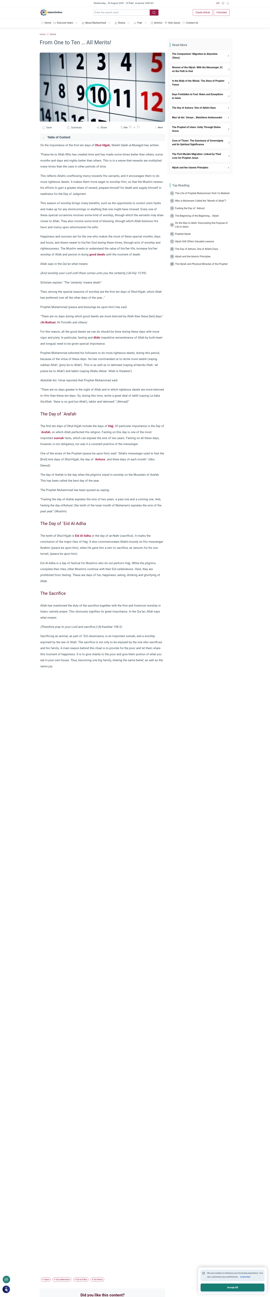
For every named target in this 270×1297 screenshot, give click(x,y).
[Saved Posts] (227, 3)
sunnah (59, 438)
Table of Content (58, 137)
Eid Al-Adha (83, 536)
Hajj (110, 426)
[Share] (6, 1279)
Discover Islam (65, 22)
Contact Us (192, 22)
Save (49, 127)
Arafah (45, 432)
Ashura (100, 459)
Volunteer (221, 12)
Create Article (202, 12)
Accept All (232, 1287)
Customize (245, 1277)
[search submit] (154, 12)
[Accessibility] (222, 3)
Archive (158, 22)
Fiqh (139, 22)
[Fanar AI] (6, 1289)
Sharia (121, 22)
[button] (130, 127)
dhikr (96, 337)
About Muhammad (95, 22)
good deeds (97, 254)
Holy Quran (174, 22)
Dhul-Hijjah (102, 145)
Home (48, 22)
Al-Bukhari (48, 322)
